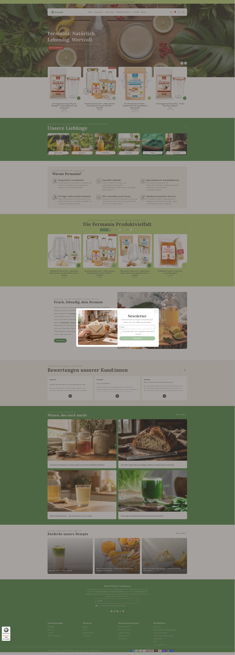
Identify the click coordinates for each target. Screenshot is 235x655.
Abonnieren (137, 338)
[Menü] (9, 628)
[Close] (156, 311)
